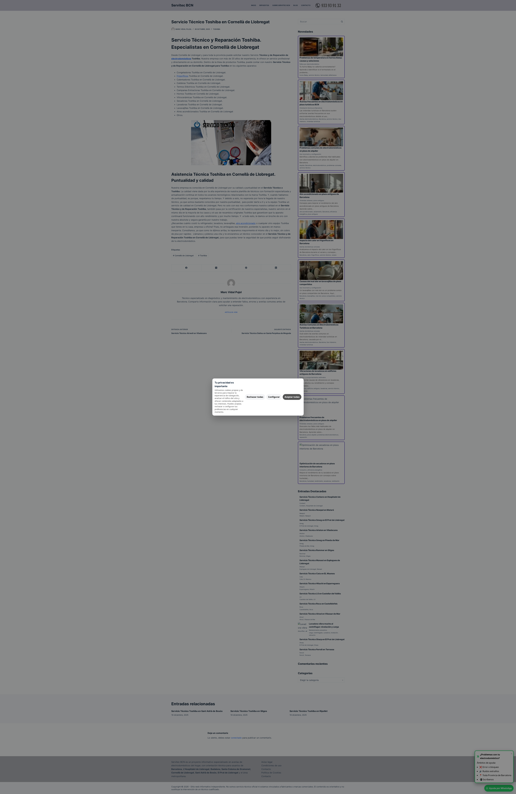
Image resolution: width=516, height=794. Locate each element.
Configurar (274, 396)
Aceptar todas (292, 396)
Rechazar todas (255, 396)
